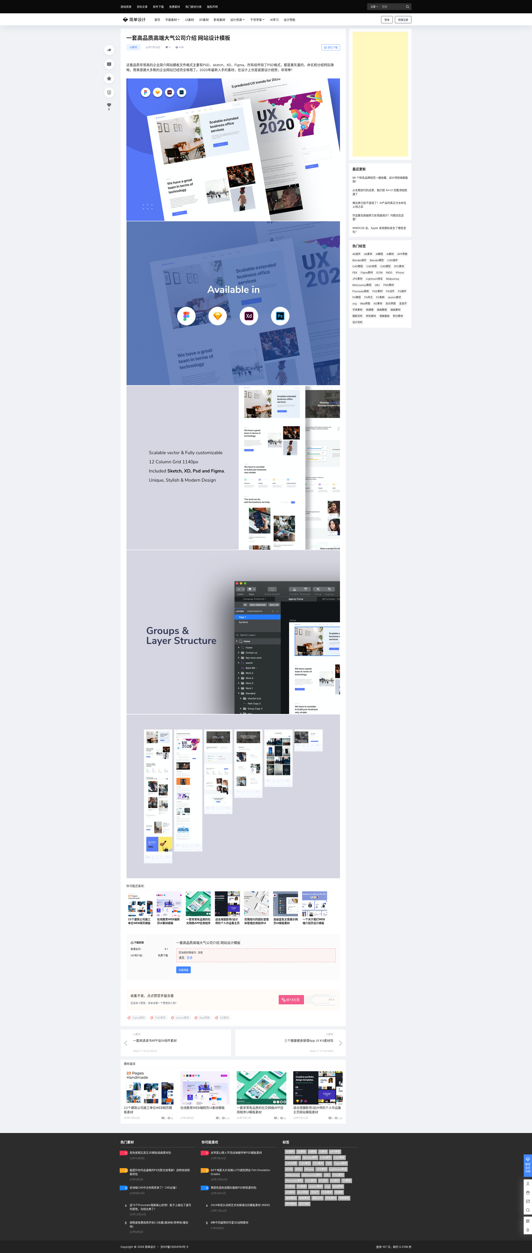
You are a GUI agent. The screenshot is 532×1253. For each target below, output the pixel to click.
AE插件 (356, 254)
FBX (354, 272)
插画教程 (382, 309)
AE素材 (368, 254)
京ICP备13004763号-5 (174, 1246)
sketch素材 (394, 297)
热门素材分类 (193, 6)
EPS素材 (399, 266)
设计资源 (236, 19)
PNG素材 (388, 285)
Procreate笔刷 (360, 291)
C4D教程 (357, 266)
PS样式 (368, 297)
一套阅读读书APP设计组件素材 (155, 1041)
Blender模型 (377, 260)
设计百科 (357, 322)
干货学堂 (256, 19)
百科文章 (142, 6)
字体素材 (357, 309)
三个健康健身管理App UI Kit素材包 (308, 1041)
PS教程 (356, 297)
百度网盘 (183, 970)
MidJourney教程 (361, 285)
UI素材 (133, 47)
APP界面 (402, 254)
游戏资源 (126, 6)
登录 (386, 19)
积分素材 (398, 316)
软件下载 (158, 6)
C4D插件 (392, 260)
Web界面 (365, 303)
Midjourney (392, 278)
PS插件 (402, 291)
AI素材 (390, 254)
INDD (389, 272)
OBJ (377, 285)
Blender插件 (359, 260)
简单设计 (150, 1246)
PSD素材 (377, 291)
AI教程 (379, 254)
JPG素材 (357, 278)
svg (354, 303)
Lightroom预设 (374, 278)
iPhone (400, 272)
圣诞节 (403, 303)
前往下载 (333, 47)
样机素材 (371, 316)
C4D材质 (371, 266)
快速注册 (403, 19)
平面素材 (171, 19)
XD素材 (378, 303)
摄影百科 (357, 316)
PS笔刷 (380, 297)
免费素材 (174, 6)
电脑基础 (384, 316)
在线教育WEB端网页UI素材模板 (202, 1108)
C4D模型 (385, 266)
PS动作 (390, 291)
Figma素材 (367, 272)
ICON (379, 272)
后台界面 (391, 303)
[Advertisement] (380, 94)
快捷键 (369, 309)
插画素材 (395, 309)
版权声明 (212, 6)
